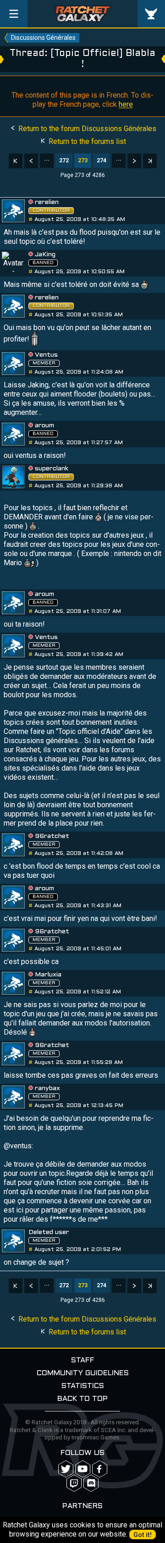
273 (83, 160)
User (151, 14)
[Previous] (31, 161)
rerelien (47, 202)
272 (64, 160)
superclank (51, 469)
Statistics (82, 1386)
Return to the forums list (86, 141)
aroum (44, 426)
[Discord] (91, 1483)
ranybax (47, 1088)
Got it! (142, 1534)
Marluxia (48, 975)
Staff (82, 1360)
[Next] (134, 161)
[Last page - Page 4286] (150, 161)
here (126, 104)
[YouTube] (82, 1469)
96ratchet (52, 836)
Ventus (46, 355)
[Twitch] (74, 1483)
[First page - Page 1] (15, 161)
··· (47, 160)
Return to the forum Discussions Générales (86, 128)
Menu (14, 14)
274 (101, 160)
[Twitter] (65, 1469)
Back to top (82, 1398)
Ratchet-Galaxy (83, 14)
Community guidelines (83, 1373)
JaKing (45, 255)
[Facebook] (99, 1469)
